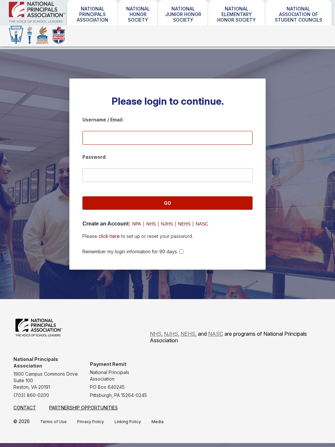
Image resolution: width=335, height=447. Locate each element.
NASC (202, 223)
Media (157, 421)
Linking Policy (128, 421)
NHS (151, 223)
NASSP (41, 24)
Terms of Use (53, 421)
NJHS (167, 223)
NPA (136, 223)
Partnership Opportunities (83, 407)
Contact (24, 407)
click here (109, 236)
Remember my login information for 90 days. (130, 251)
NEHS (184, 223)
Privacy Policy (90, 421)
